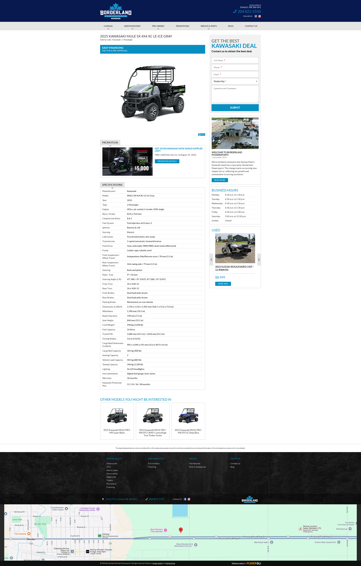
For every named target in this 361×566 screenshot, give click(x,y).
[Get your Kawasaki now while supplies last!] (127, 161)
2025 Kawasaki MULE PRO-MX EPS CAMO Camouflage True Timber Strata (152, 433)
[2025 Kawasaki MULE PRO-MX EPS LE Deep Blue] (188, 416)
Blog (232, 467)
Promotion (110, 142)
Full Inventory (154, 463)
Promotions (111, 484)
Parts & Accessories (197, 467)
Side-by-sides (112, 470)
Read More (219, 180)
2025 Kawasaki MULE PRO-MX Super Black (117, 431)
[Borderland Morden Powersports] (115, 11)
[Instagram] (259, 16)
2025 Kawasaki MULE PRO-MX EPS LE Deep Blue (188, 431)
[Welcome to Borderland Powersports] (235, 133)
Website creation (238, 563)
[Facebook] (255, 16)
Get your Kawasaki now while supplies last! (179, 149)
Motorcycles (111, 463)
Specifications (112, 184)
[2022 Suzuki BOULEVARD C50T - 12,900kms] (235, 248)
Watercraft (111, 477)
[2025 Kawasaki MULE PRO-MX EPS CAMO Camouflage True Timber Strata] (152, 416)
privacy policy (157, 563)
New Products (114, 459)
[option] (235, 259)
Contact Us (235, 463)
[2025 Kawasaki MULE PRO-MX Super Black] (117, 416)
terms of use (170, 563)
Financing (110, 487)
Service (193, 459)
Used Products (156, 459)
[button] (211, 260)
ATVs (108, 467)
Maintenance (194, 463)
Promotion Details (167, 161)
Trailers (109, 480)
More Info (223, 284)
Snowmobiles (112, 474)
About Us (235, 459)
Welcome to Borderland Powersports (227, 153)
